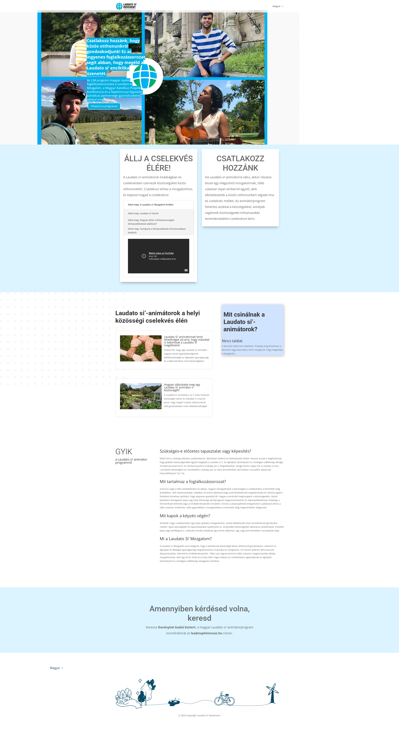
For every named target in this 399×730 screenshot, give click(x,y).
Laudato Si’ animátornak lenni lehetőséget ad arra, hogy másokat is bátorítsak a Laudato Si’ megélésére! (186, 341)
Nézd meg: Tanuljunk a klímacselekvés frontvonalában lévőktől (157, 230)
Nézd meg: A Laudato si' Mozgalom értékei (150, 204)
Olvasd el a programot (104, 106)
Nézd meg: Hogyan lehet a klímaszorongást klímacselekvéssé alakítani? (151, 222)
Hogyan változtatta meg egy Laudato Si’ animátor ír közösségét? (182, 387)
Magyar (277, 6)
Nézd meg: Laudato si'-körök (143, 213)
